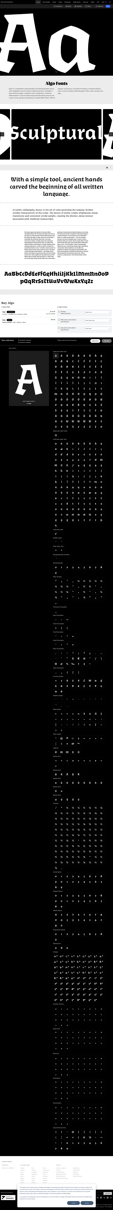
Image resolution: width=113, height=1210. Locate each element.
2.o (95, 967)
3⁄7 (56, 862)
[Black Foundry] (7, 2)
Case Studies (46, 2)
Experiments (77, 2)
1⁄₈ (90, 818)
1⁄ (67, 840)
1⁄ (78, 835)
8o (84, 1000)
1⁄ (101, 824)
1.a (73, 956)
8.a (101, 961)
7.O (95, 972)
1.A (67, 956)
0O (90, 989)
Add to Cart (95, 341)
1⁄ (101, 818)
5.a (67, 961)
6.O (84, 972)
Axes (20, 173)
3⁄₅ (96, 862)
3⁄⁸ (84, 862)
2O (61, 994)
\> (101, 760)
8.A (95, 961)
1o (56, 994)
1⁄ (90, 829)
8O (78, 1000)
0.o (73, 967)
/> (61, 760)
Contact (97, 1207)
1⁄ (56, 829)
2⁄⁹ (73, 846)
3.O (101, 967)
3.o (55, 972)
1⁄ (90, 835)
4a (78, 983)
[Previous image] (2, 134)
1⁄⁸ (96, 813)
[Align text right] (93, 172)
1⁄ (73, 824)
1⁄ (84, 829)
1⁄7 (96, 807)
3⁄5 (101, 857)
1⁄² (61, 813)
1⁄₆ (78, 818)
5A (84, 983)
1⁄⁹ (101, 813)
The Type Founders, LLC (96, 1204)
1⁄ (73, 840)
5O (95, 994)
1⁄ (78, 829)
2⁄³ (56, 846)
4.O (61, 972)
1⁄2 (67, 807)
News (60, 2)
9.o (73, 978)
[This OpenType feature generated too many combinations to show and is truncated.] (61, 868)
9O (89, 1000)
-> (56, 760)
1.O (78, 967)
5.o (78, 972)
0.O (67, 967)
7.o (101, 972)
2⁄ (73, 851)
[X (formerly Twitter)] (104, 1198)
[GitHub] (98, 1198)
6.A (73, 961)
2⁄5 (90, 840)
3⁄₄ (90, 862)
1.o (84, 967)
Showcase (68, 2)
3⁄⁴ (67, 862)
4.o (67, 972)
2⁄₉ (96, 846)
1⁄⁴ (73, 813)
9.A (56, 967)
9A (78, 989)
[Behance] (111, 1198)
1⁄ (56, 835)
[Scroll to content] (56, 71)
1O (101, 989)
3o (78, 994)
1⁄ (101, 835)
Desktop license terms (66, 313)
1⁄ (78, 824)
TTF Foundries (108, 1207)
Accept (73, 1203)
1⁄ (56, 824)
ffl (67, 752)
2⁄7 (96, 840)
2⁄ (78, 851)
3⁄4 (96, 857)
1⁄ (101, 829)
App (68, 328)
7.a (90, 961)
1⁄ (73, 829)
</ (78, 760)
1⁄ (67, 829)
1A (90, 978)
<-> (73, 760)
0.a (61, 956)
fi (73, 752)
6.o (90, 972)
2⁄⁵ (61, 846)
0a (84, 978)
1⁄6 (90, 807)
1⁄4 (79, 807)
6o (61, 1000)
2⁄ (67, 857)
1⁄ (84, 835)
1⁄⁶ (84, 813)
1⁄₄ (67, 818)
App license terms (65, 329)
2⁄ (78, 857)
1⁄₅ (73, 818)
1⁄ (67, 835)
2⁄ (67, 851)
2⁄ (101, 851)
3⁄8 (61, 862)
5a (90, 983)
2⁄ (61, 857)
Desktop (63, 312)
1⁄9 (56, 813)
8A (67, 989)
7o (73, 1000)
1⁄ (61, 835)
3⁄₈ (56, 867)
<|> (95, 760)
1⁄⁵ (78, 813)
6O (55, 1000)
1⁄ (56, 840)
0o (95, 989)
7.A (84, 961)
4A (73, 983)
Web (68, 320)
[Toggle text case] (36, 172)
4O (84, 994)
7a (61, 989)
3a (67, 983)
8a (73, 989)
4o (90, 994)
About (54, 2)
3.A (90, 956)
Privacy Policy (66, 1193)
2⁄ (56, 851)
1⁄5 (84, 807)
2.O (90, 967)
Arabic (92, 2)
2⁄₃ (78, 846)
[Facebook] (108, 1198)
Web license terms (65, 321)
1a (96, 978)
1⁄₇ (84, 818)
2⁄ (61, 851)
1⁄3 (73, 807)
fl (78, 752)
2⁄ (73, 857)
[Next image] (111, 134)
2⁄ (90, 851)
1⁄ (67, 824)
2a (56, 983)
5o (101, 994)
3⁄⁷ (78, 862)
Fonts (38, 2)
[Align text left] (86, 172)
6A (95, 983)
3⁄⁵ (73, 862)
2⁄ (84, 857)
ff (56, 752)
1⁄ (61, 824)
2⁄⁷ (67, 846)
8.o (61, 978)
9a (84, 989)
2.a (84, 956)
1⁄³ (67, 813)
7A (56, 989)
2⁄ (56, 857)
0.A (56, 956)
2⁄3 (84, 840)
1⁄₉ (96, 818)
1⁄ (96, 829)
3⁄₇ (101, 862)
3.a (95, 956)
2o (67, 994)
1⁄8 (101, 807)
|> (56, 766)
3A (61, 983)
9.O (67, 978)
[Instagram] (101, 1198)
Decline (87, 1203)
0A (78, 978)
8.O (56, 978)
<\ (84, 760)
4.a (56, 961)
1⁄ (96, 835)
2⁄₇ (90, 846)
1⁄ (61, 829)
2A (101, 978)
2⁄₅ (84, 846)
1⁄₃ (61, 818)
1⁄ (61, 840)
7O (67, 1000)
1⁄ (90, 824)
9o (95, 1000)
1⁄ (84, 824)
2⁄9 (101, 840)
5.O (73, 972)
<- (67, 760)
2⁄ (101, 846)
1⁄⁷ (90, 813)
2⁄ (84, 851)
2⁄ (96, 851)
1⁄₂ (56, 818)
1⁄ (73, 835)
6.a (78, 961)
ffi (61, 752)
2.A (78, 956)
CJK (98, 2)
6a (101, 983)
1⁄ (96, 824)
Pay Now (106, 341)
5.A (61, 961)
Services (85, 2)
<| (90, 760)
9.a (61, 967)
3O (73, 994)
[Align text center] (90, 172)
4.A (101, 956)
